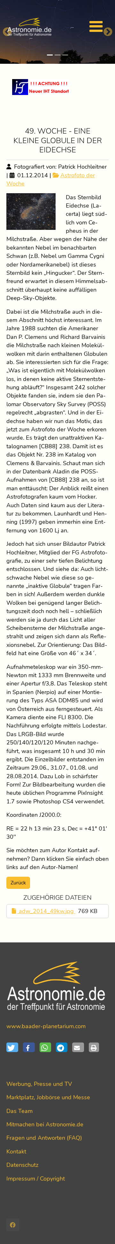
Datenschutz (22, 1165)
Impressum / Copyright (35, 1178)
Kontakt (16, 1151)
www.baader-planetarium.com (46, 1026)
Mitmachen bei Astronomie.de (44, 1124)
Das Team (19, 1111)
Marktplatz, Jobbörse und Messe (48, 1097)
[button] (14, 1047)
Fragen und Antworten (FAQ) (44, 1138)
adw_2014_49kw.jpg (46, 911)
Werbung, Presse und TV (39, 1084)
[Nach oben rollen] (100, 1229)
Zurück (18, 882)
